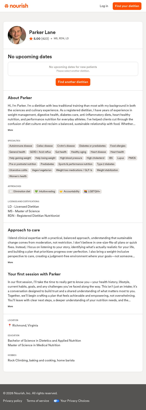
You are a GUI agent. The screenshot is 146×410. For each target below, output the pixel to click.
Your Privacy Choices (74, 401)
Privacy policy (12, 401)
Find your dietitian (127, 6)
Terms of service (38, 401)
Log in (104, 6)
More (10, 130)
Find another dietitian (73, 82)
